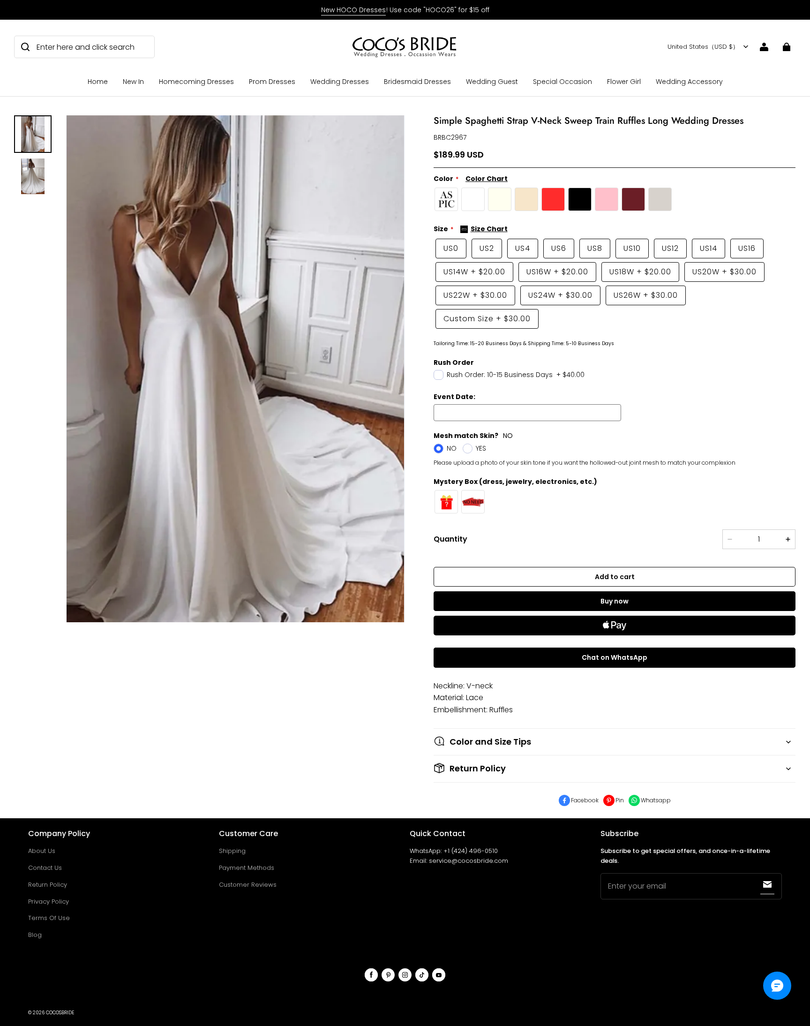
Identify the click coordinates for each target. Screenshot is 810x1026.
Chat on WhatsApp (614, 657)
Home (98, 81)
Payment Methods (246, 867)
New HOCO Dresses (353, 10)
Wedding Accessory (689, 81)
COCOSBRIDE (60, 1012)
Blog (35, 934)
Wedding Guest (492, 81)
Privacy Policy (48, 901)
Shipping (232, 850)
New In (133, 81)
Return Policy (47, 884)
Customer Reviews (248, 884)
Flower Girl (624, 81)
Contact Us (45, 867)
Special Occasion (562, 81)
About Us (41, 850)
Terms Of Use (49, 917)
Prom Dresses (272, 81)
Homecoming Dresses (196, 81)
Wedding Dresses (339, 81)
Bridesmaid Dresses (417, 81)
